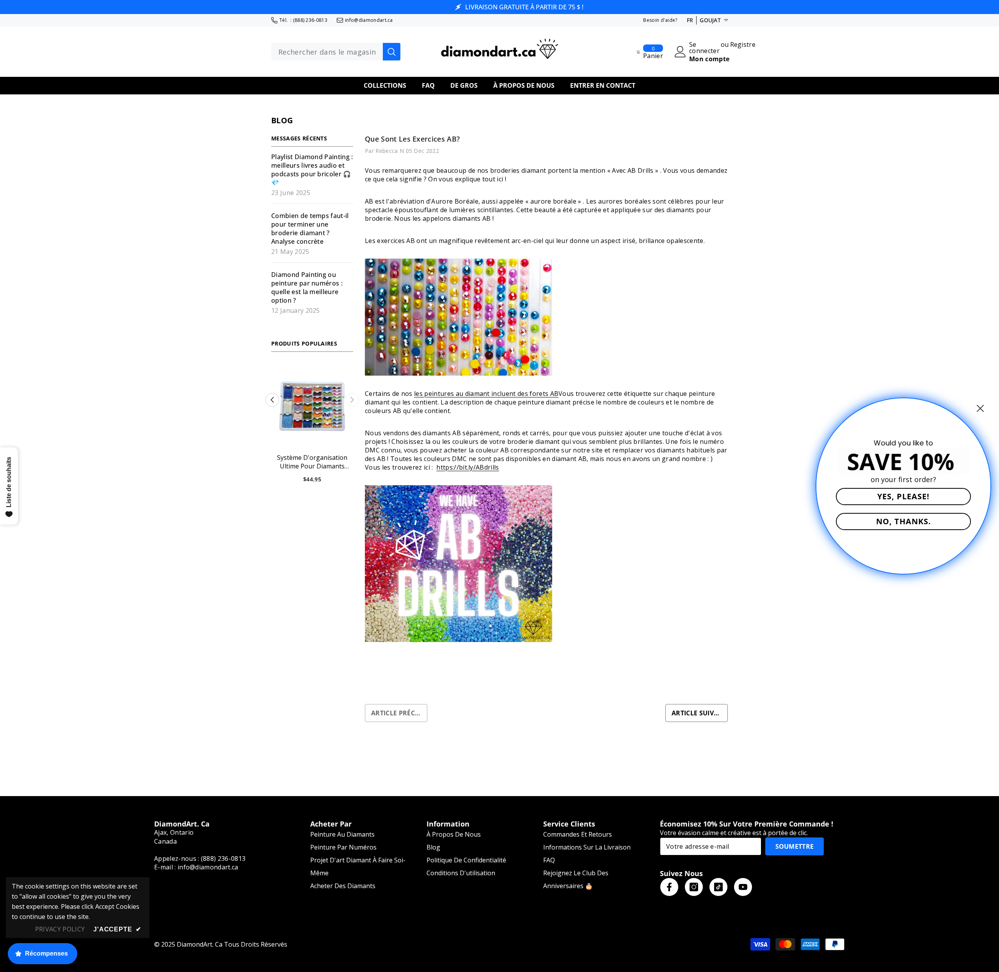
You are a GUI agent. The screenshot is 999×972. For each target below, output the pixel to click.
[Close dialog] (980, 408)
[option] (312, 427)
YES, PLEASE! (903, 496)
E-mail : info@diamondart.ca (196, 867)
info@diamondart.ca (369, 20)
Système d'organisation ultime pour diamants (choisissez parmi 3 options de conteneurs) (312, 461)
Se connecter (704, 47)
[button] (272, 400)
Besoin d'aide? (660, 20)
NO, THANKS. (903, 521)
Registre (743, 45)
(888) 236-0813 (310, 20)
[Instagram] (693, 887)
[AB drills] (546, 563)
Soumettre (794, 846)
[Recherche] (335, 52)
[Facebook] (669, 887)
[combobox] (327, 52)
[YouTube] (743, 887)
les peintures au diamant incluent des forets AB (486, 393)
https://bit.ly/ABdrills (467, 467)
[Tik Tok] (718, 887)
